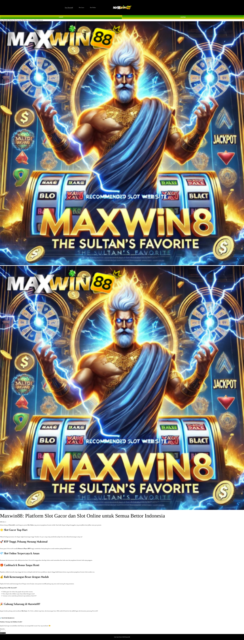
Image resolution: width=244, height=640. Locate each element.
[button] (3, 633)
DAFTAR (183, 17)
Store (1, 20)
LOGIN (61, 17)
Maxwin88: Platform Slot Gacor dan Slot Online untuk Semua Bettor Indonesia (23, 20)
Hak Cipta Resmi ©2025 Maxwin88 (122, 637)
